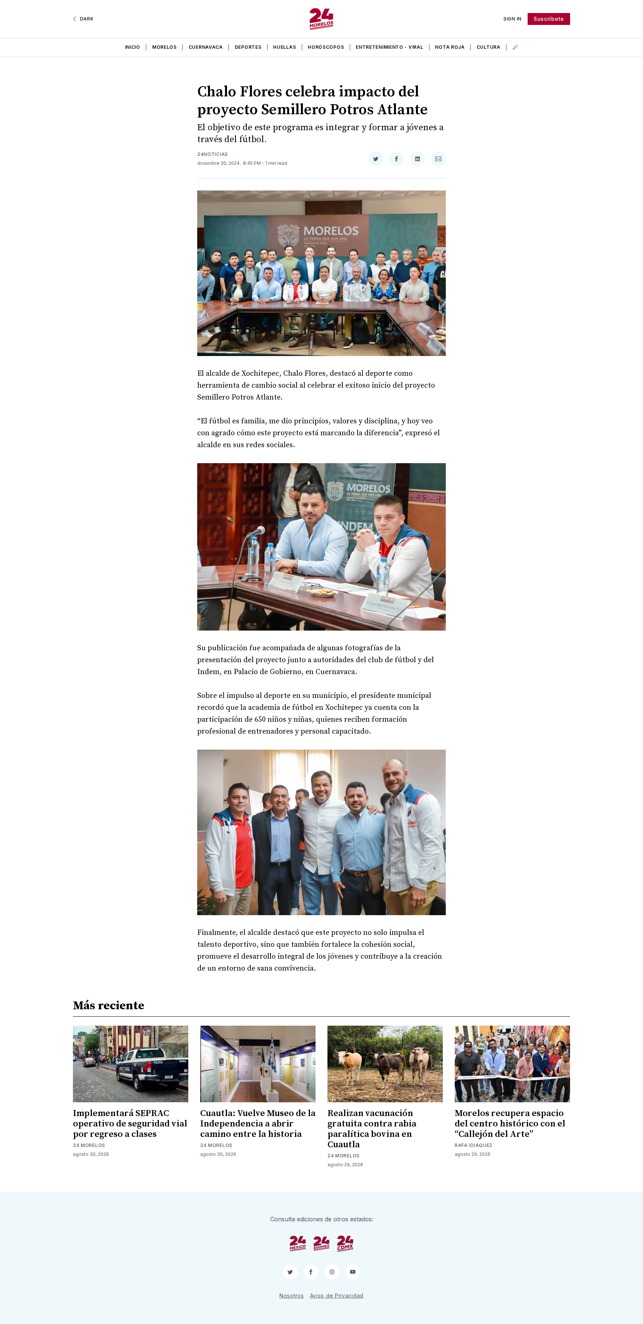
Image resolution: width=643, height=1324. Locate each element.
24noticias (212, 154)
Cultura (488, 47)
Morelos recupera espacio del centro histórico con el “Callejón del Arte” (510, 1124)
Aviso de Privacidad (337, 1295)
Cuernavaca (206, 47)
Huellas (284, 47)
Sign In (512, 19)
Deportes (248, 47)
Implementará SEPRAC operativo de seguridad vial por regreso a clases (130, 1124)
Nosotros (291, 1295)
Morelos (164, 47)
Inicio (132, 47)
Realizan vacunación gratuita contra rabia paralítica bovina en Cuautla (371, 1129)
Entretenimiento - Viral (389, 47)
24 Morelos (89, 1145)
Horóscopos (326, 47)
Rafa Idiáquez (474, 1145)
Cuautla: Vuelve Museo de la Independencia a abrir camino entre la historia (258, 1124)
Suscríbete (549, 19)
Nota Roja (449, 47)
